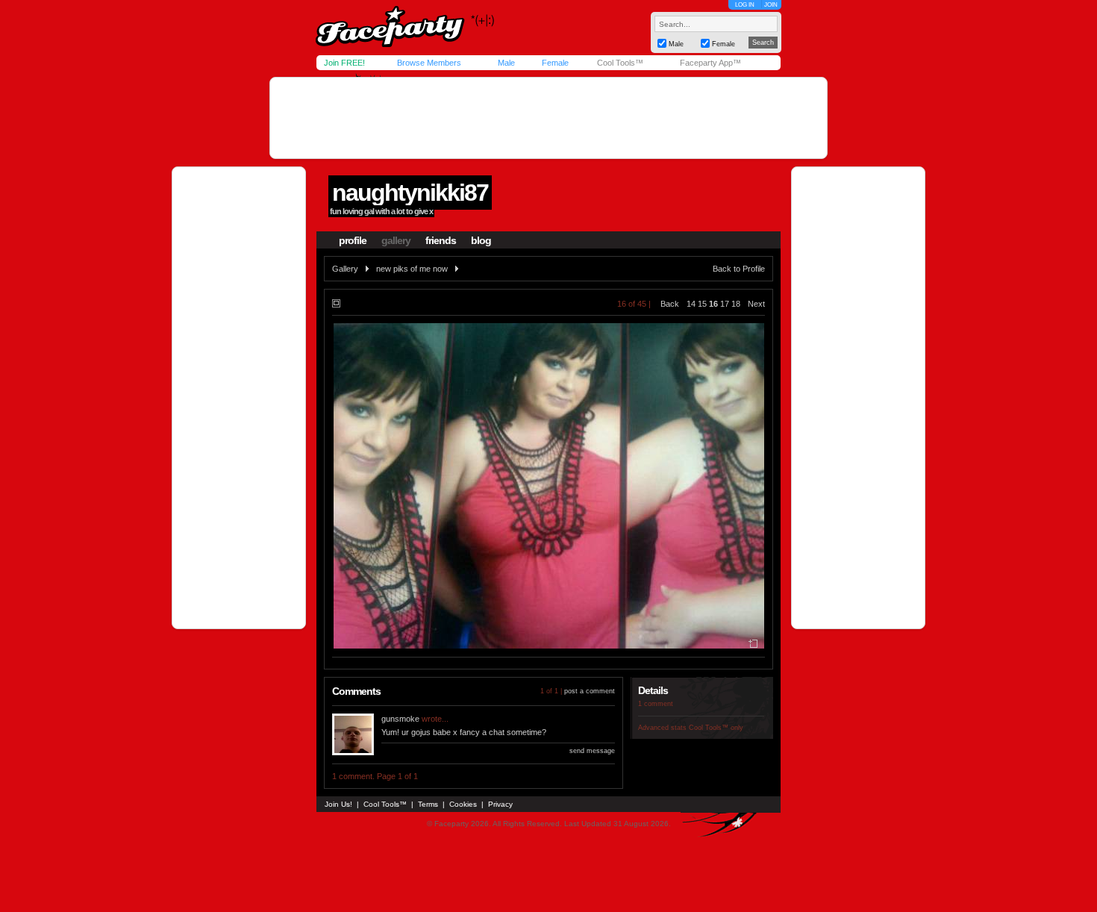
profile (352, 240)
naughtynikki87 (410, 192)
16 (713, 303)
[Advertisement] (548, 118)
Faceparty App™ (710, 62)
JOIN (771, 4)
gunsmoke (400, 718)
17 (724, 303)
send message (592, 751)
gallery (395, 240)
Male (506, 62)
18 (735, 303)
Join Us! (338, 804)
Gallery (345, 268)
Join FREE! (344, 62)
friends (440, 240)
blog (481, 240)
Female (555, 62)
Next (756, 303)
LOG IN (744, 4)
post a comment (589, 691)
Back (669, 303)
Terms (428, 804)
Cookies (463, 804)
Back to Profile (739, 268)
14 (691, 303)
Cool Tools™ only (716, 727)
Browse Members (429, 62)
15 (702, 303)
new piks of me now (412, 268)
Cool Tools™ (620, 62)
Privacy (500, 804)
